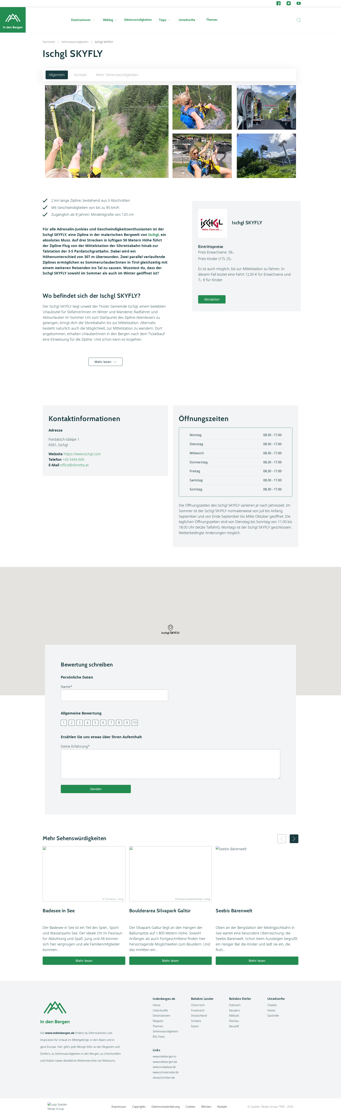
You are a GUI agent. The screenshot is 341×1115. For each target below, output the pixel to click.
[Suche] (298, 20)
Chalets (272, 1005)
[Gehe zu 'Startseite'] (13, 20)
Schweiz (196, 1021)
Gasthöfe (273, 1015)
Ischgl (153, 234)
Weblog (108, 20)
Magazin (158, 1021)
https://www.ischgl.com (82, 453)
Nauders (234, 1010)
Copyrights (139, 1106)
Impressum (118, 1106)
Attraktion (211, 299)
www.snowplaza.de (164, 1067)
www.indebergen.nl (164, 1056)
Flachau (234, 1021)
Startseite (49, 42)
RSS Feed (158, 1037)
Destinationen (81, 20)
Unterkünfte (187, 20)
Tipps (162, 20)
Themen (211, 20)
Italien (195, 1026)
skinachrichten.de (164, 1077)
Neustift (234, 1026)
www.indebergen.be (165, 1062)
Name (65, 686)
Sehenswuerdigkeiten (74, 42)
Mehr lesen (103, 362)
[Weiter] (294, 838)
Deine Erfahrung (74, 746)
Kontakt (80, 74)
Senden (95, 789)
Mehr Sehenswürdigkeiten (117, 74)
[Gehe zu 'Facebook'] (278, 3)
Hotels (271, 1010)
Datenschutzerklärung (166, 1106)
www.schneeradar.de (166, 1072)
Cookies (190, 1106)
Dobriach (235, 1005)
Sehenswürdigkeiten (138, 20)
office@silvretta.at (74, 465)
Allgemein (57, 74)
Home (156, 1005)
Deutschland (199, 1015)
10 (135, 722)
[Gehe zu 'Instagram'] (289, 3)
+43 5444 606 (73, 459)
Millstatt (234, 1015)
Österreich (198, 1005)
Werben (206, 1106)
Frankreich (197, 1010)
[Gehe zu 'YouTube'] (299, 3)
